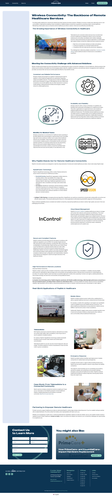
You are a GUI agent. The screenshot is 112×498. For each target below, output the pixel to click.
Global (86, 3)
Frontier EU (82, 480)
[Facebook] (12, 474)
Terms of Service (58, 490)
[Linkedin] (6, 474)
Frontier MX (82, 478)
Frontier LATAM (83, 474)
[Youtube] (9, 474)
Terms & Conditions (96, 476)
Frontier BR (82, 476)
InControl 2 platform (80, 211)
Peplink (7, 3)
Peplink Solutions (70, 480)
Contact (93, 472)
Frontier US (82, 472)
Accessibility (94, 478)
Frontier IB (82, 483)
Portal (93, 3)
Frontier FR (82, 485)
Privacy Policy (95, 474)
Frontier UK (82, 482)
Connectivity (15, 3)
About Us (23, 3)
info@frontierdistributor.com (56, 481)
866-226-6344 (53, 479)
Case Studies (69, 474)
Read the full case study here (46, 394)
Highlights (69, 476)
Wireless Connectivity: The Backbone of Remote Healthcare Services (69, 17)
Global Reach (70, 478)
